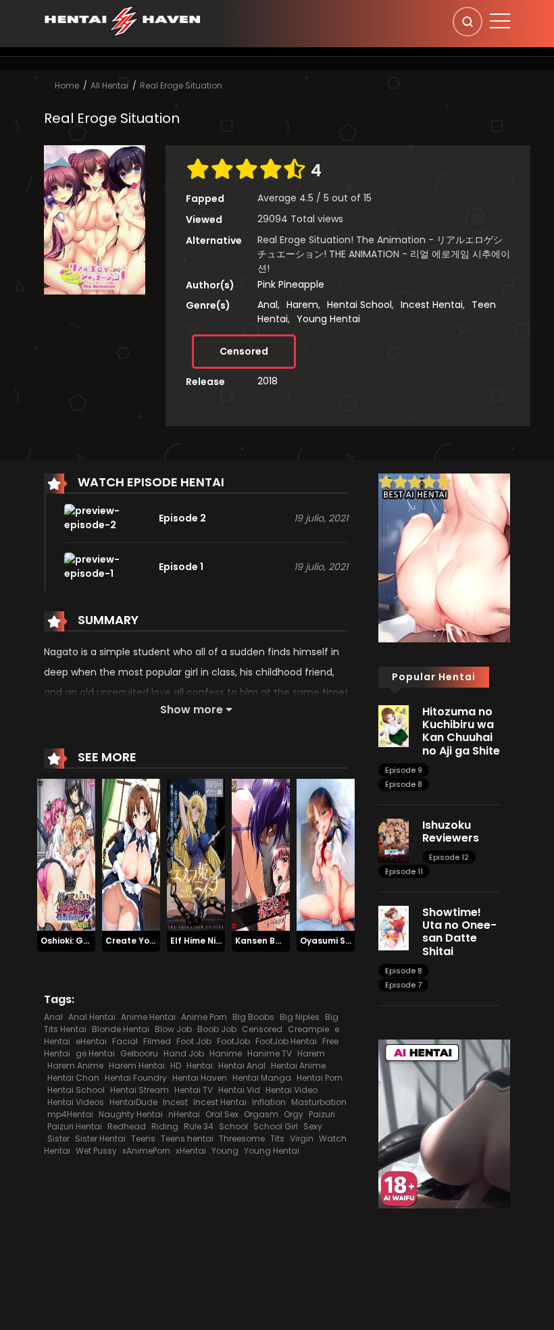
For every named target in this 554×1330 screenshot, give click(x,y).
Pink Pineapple (290, 284)
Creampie (308, 1029)
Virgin (301, 1138)
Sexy (312, 1126)
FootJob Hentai (286, 1041)
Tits (277, 1138)
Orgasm (261, 1114)
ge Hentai (95, 1053)
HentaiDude (133, 1102)
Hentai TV (193, 1090)
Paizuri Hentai (74, 1126)
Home (67, 85)
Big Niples (300, 1017)
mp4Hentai (70, 1114)
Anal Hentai (92, 1017)
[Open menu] (500, 21)
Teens (143, 1138)
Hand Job (183, 1053)
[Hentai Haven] (122, 20)
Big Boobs (253, 1017)
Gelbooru (139, 1053)
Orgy (293, 1114)
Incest (175, 1102)
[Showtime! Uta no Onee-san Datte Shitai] (393, 927)
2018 (267, 381)
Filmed (157, 1041)
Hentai (199, 1065)
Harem (302, 304)
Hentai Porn (320, 1077)
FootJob (233, 1041)
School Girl (275, 1126)
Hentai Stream (139, 1090)
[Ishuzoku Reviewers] (393, 840)
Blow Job (173, 1029)
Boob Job (216, 1029)
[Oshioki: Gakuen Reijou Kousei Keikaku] (66, 854)
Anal (267, 304)
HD (175, 1065)
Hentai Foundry (136, 1077)
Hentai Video (292, 1090)
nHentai (184, 1114)
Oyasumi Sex (327, 940)
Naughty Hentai (131, 1114)
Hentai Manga (261, 1077)
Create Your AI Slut (146, 940)
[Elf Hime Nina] (196, 854)
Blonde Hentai (120, 1029)
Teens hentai (187, 1138)
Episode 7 (403, 984)
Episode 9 (403, 770)
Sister (58, 1138)
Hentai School (359, 304)
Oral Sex (221, 1114)
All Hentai (109, 85)
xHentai (191, 1150)
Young (224, 1150)
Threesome (242, 1138)
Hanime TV (269, 1053)
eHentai (91, 1041)
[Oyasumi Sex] (326, 854)
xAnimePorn (146, 1150)
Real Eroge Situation (181, 85)
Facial (125, 1041)
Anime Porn (204, 1017)
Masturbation (319, 1102)
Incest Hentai (432, 304)
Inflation (269, 1102)
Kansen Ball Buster (276, 940)
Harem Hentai (137, 1065)
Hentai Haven (199, 1077)
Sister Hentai (100, 1138)
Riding (164, 1126)
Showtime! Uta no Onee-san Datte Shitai (459, 931)
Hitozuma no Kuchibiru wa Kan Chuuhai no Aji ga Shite (461, 731)
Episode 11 (404, 871)
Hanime (225, 1053)
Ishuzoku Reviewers (450, 831)
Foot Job (193, 1041)
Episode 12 (449, 857)
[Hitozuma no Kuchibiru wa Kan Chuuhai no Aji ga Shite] (393, 725)
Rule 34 (198, 1126)
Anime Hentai (148, 1017)
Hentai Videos (75, 1102)
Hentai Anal (242, 1065)
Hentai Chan (73, 1077)
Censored (244, 351)
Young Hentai (328, 319)
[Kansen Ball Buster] (261, 854)
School (233, 1126)
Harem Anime (75, 1065)
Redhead (126, 1126)
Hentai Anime (298, 1065)
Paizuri (322, 1114)
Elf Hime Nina (198, 940)
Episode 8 (403, 784)
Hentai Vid (239, 1090)
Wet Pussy (96, 1150)
